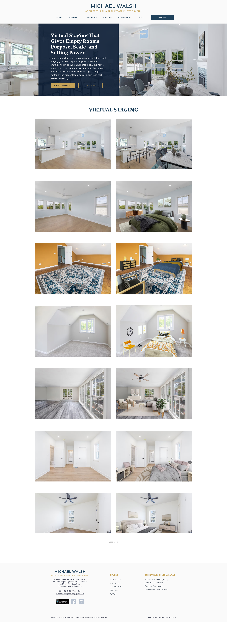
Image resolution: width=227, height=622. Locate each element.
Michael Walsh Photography (156, 579)
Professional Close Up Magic (157, 589)
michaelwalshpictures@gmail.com (70, 594)
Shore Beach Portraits (154, 583)
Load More (113, 542)
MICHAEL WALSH (70, 571)
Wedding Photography (154, 586)
